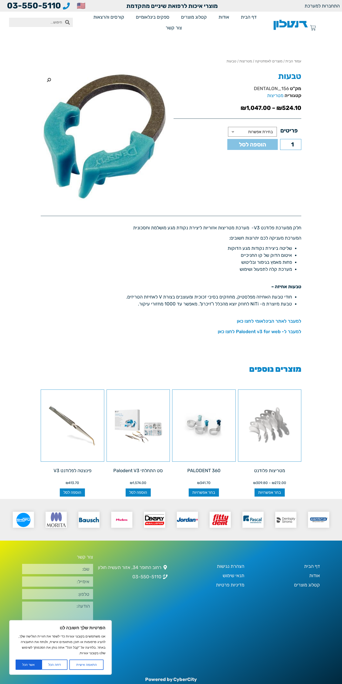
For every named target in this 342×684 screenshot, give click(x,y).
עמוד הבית (293, 61)
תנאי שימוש (233, 575)
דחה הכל (54, 665)
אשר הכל (28, 665)
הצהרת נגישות (230, 566)
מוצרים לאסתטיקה (268, 61)
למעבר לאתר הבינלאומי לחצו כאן (269, 321)
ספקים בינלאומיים (152, 17)
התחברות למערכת (322, 6)
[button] (49, 80)
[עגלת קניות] (313, 28)
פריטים (289, 130)
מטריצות (245, 61)
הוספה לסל (252, 144)
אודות (223, 17)
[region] (60, 647)
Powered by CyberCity (171, 679)
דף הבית (249, 17)
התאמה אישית (86, 665)
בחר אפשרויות (269, 492)
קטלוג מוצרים (194, 17)
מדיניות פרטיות (230, 584)
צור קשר (174, 27)
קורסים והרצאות (108, 17)
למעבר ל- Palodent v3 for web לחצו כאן (259, 331)
